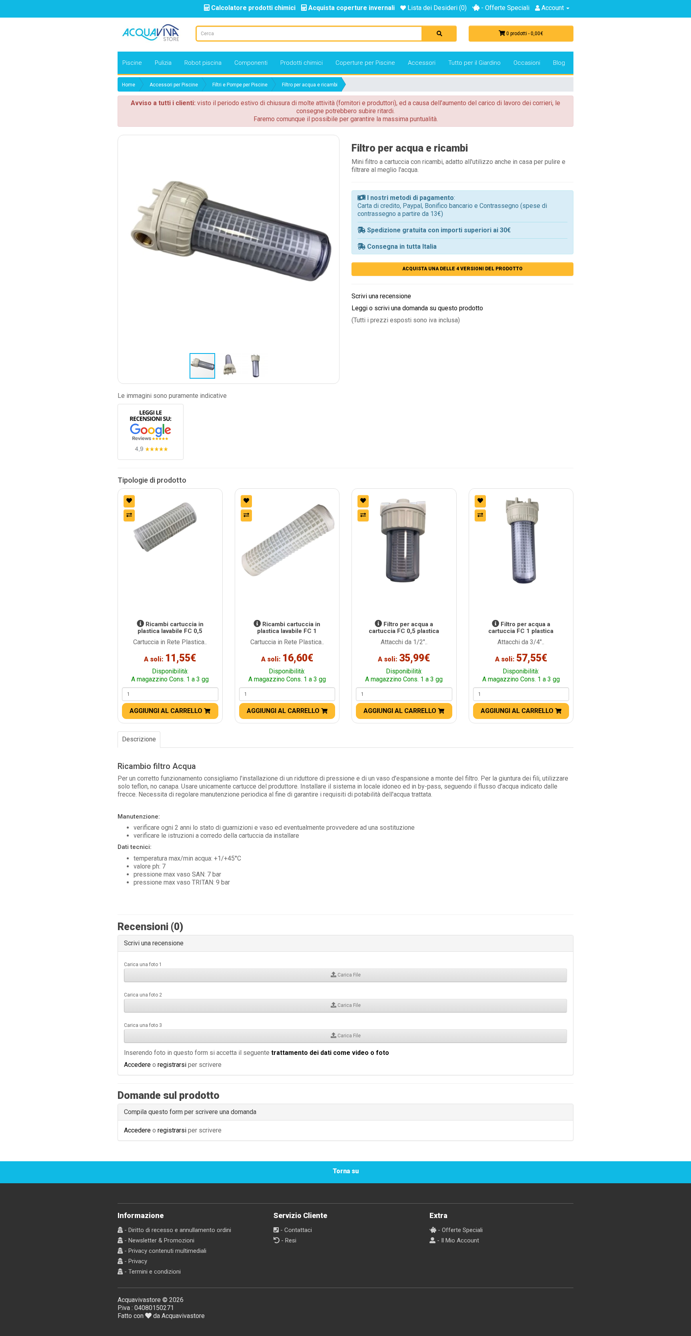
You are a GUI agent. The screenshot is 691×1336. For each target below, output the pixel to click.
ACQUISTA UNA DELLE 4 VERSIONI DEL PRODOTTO (462, 269)
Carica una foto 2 (143, 995)
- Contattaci (295, 1230)
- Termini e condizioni (152, 1271)
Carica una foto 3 (143, 1025)
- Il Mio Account (457, 1240)
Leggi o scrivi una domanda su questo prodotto (417, 308)
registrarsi (172, 1064)
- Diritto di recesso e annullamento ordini (177, 1230)
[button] (228, 245)
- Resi (288, 1240)
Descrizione (139, 739)
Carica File (348, 975)
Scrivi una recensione (381, 296)
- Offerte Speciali (504, 8)
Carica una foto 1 (143, 964)
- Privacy (135, 1261)
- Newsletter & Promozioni (158, 1240)
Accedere (137, 1064)
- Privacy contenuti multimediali (164, 1250)
